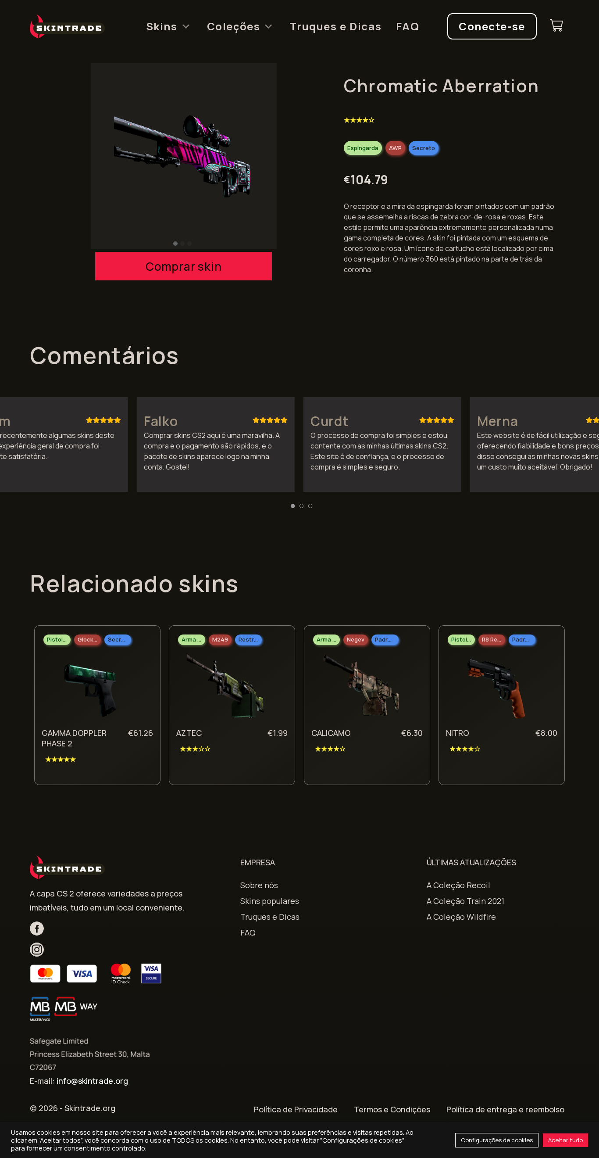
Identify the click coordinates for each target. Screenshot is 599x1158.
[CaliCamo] (360, 688)
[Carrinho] (556, 26)
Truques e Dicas (335, 26)
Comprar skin (183, 266)
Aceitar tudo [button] (565, 1140)
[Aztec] (225, 688)
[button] (175, 243)
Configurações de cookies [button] (497, 1140)
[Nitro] (495, 688)
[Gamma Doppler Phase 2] (90, 688)
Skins (162, 26)
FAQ (408, 26)
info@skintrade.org (92, 1081)
